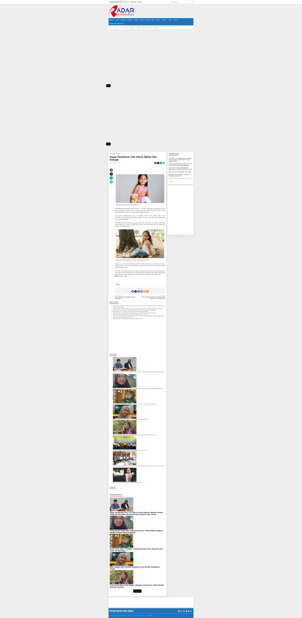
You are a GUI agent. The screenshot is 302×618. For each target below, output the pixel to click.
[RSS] (147, 291)
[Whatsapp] (163, 163)
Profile (135, 615)
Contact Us (129, 615)
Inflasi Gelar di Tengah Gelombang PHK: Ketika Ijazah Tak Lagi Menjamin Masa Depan (180, 168)
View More (137, 591)
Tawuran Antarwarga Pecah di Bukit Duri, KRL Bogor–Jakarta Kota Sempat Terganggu (180, 164)
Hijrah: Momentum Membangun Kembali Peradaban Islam (128, 318)
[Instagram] (138, 291)
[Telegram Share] (161, 163)
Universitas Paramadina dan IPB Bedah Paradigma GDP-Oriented (179, 175)
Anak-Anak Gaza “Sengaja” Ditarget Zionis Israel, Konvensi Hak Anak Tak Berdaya (134, 310)
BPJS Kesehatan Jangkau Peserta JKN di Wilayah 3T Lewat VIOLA (130, 314)
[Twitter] (135, 291)
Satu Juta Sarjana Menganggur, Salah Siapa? (180, 172)
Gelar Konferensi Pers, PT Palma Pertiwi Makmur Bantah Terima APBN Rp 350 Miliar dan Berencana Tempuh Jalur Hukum (138, 306)
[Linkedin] (141, 291)
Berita (111, 163)
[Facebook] (132, 291)
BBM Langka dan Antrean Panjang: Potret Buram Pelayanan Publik (130, 311)
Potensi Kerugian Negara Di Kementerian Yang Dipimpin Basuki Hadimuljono (153, 297)
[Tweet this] (158, 163)
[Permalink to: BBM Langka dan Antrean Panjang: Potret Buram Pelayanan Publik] (124, 411)
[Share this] (155, 163)
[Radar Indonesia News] (121, 11)
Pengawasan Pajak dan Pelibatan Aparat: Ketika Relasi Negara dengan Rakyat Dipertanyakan (137, 308)
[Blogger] (144, 291)
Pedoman (141, 615)
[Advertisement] (115, 57)
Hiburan (118, 284)
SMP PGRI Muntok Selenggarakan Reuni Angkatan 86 (125, 297)
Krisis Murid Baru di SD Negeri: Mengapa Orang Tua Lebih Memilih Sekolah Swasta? (134, 313)
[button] (192, 2)
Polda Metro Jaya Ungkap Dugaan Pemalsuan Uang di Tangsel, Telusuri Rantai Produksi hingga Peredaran (180, 160)
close (108, 85)
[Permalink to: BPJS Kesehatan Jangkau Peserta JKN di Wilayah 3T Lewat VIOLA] (124, 442)
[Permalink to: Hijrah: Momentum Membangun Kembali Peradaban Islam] (124, 474)
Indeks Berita (149, 615)
